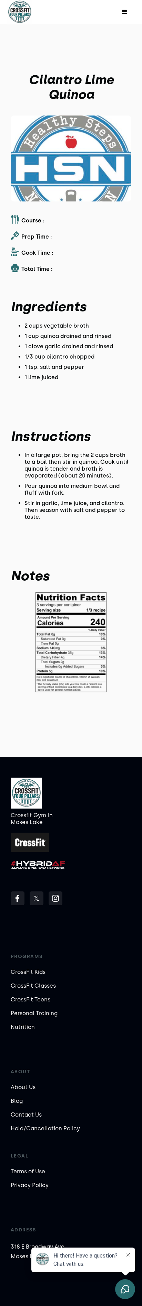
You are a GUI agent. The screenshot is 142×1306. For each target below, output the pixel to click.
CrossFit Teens (30, 999)
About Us (23, 1087)
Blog (17, 1101)
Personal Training (34, 1013)
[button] (124, 12)
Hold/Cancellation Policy (45, 1128)
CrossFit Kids (28, 972)
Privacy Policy (30, 1185)
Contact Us (26, 1114)
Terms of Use (28, 1171)
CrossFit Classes (33, 986)
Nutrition (23, 1027)
